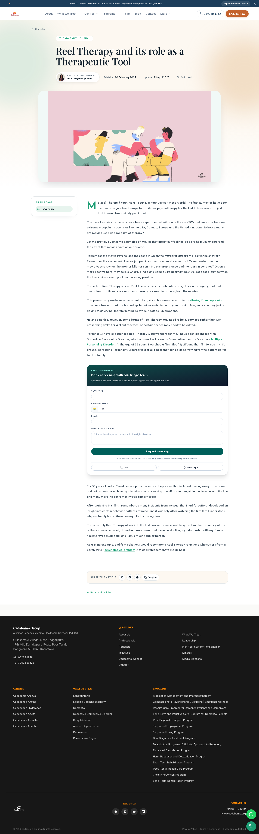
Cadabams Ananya (24, 695)
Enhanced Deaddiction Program (172, 750)
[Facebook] (115, 811)
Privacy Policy (189, 829)
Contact (123, 664)
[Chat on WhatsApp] (251, 814)
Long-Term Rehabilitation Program (173, 780)
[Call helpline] (251, 826)
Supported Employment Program (173, 726)
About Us (124, 634)
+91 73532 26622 (23, 662)
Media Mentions (192, 658)
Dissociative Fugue (84, 738)
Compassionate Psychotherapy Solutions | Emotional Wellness (190, 701)
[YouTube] (134, 811)
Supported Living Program (168, 732)
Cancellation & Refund (234, 829)
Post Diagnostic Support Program (173, 720)
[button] (94, 409)
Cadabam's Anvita (24, 714)
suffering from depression (205, 300)
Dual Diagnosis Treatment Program (174, 738)
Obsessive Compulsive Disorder (92, 714)
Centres (89, 13)
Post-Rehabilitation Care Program (173, 768)
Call (126, 467)
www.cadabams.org (233, 813)
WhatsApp (192, 467)
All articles (40, 29)
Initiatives (124, 652)
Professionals (127, 640)
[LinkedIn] (143, 811)
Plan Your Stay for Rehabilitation (201, 646)
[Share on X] (122, 577)
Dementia (79, 708)
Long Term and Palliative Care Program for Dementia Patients (190, 714)
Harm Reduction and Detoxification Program (179, 756)
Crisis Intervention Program (169, 774)
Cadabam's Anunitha (25, 720)
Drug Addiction (82, 720)
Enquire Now (237, 13)
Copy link (152, 577)
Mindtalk (187, 652)
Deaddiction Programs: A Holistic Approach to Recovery (187, 744)
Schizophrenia (81, 695)
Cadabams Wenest (130, 658)
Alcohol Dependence (86, 726)
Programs (109, 13)
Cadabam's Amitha (24, 701)
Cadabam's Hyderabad (27, 708)
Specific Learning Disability (89, 701)
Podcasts (124, 646)
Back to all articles (100, 592)
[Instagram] (124, 811)
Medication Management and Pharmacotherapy (182, 695)
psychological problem (119, 550)
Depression (80, 732)
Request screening (157, 451)
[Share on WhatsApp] (137, 577)
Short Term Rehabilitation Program (173, 762)
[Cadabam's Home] (14, 14)
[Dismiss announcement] (255, 4)
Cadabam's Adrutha (25, 726)
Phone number (99, 403)
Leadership (189, 640)
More (163, 13)
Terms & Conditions (210, 829)
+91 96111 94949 (23, 657)
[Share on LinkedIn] (130, 577)
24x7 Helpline (212, 13)
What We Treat (66, 13)
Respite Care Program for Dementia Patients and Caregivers (189, 708)
